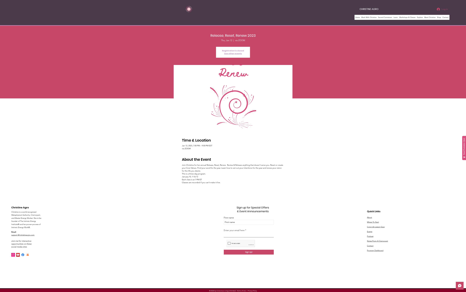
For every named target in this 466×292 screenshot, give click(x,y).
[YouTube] (18, 255)
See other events (233, 53)
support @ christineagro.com (22, 235)
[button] (369, 17)
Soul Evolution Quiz (464, 146)
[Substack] (27, 255)
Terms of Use (241, 291)
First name (229, 218)
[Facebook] (23, 255)
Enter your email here (234, 230)
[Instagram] (13, 255)
